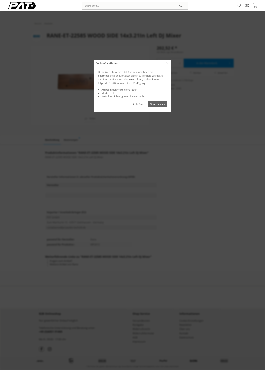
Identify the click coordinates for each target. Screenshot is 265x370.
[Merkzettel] (238, 5)
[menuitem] (135, 6)
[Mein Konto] (247, 5)
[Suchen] (181, 6)
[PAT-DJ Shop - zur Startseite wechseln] (22, 6)
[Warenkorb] (255, 5)
